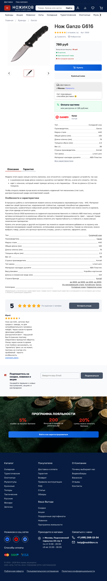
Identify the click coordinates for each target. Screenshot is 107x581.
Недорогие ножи (94, 287)
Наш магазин (22, 2)
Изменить (69, 88)
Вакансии (77, 477)
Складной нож (95, 235)
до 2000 (97, 282)
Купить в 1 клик (78, 76)
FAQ (40, 486)
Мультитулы (10, 482)
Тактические (10, 494)
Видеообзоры (79, 473)
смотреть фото (11, 358)
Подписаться (92, 375)
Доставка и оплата (47, 469)
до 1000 (89, 282)
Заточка (8, 507)
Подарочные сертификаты (52, 516)
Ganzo (34, 20)
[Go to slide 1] (7, 62)
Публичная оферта (14, 571)
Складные (9, 469)
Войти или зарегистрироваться (53, 434)
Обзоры (42, 494)
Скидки (42, 508)
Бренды (22, 20)
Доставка (8, 2)
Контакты (77, 486)
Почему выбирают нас (83, 469)
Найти (69, 8)
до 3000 (73, 282)
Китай (99, 278)
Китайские (90, 284)
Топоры (8, 490)
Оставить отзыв (84, 306)
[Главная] (23, 8)
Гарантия (42, 473)
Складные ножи (78, 287)
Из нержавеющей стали (73, 284)
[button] (29, 73)
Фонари (8, 502)
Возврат (42, 477)
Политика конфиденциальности (78, 571)
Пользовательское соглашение (43, 571)
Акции (41, 512)
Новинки (42, 520)
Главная (9, 20)
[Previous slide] (9, 73)
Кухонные (9, 486)
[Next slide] (100, 15)
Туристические (12, 473)
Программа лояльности (50, 524)
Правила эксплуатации (50, 482)
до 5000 (81, 282)
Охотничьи (9, 477)
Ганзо (99, 239)
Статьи (41, 490)
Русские (8, 498)
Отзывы (76, 482)
